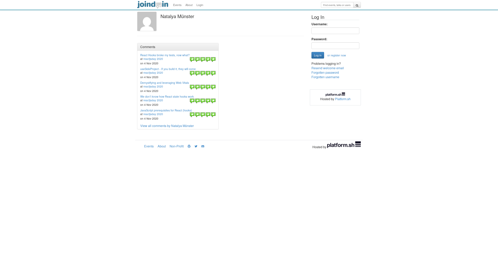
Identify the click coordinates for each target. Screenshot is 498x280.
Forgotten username (325, 77)
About (189, 5)
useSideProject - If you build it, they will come (168, 69)
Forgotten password (325, 72)
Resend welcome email (327, 68)
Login (199, 5)
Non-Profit (177, 146)
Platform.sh (343, 99)
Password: (319, 39)
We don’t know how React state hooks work (167, 96)
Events (177, 5)
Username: (319, 24)
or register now (336, 55)
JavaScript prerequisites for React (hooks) (166, 110)
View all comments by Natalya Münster (167, 125)
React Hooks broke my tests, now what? (165, 55)
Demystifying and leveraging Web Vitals (164, 83)
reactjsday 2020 (153, 59)
